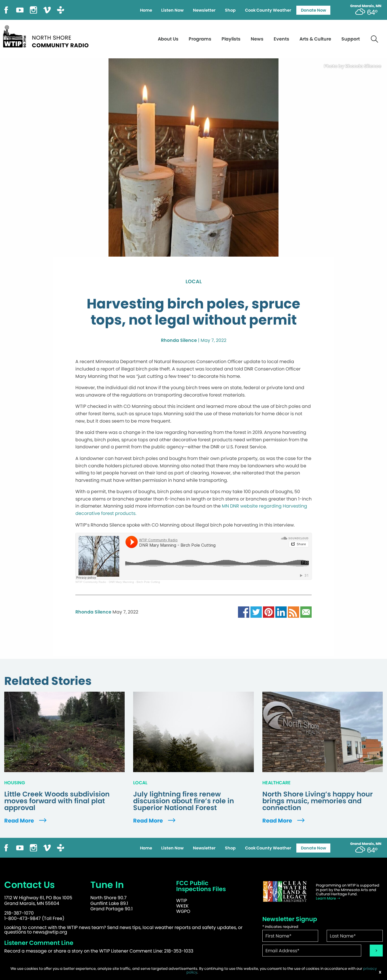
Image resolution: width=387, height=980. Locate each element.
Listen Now (172, 10)
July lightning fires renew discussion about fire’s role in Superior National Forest (183, 801)
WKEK (182, 906)
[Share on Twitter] (256, 612)
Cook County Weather (268, 10)
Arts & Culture (315, 39)
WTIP (181, 900)
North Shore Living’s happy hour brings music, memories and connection (317, 801)
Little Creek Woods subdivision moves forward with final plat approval (57, 801)
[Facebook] (6, 9)
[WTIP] (47, 35)
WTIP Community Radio (90, 581)
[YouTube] (20, 9)
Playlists (231, 39)
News (257, 39)
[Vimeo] (47, 9)
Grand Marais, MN (365, 6)
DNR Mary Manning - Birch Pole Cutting (134, 581)
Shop (230, 10)
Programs (200, 39)
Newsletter (204, 10)
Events (281, 39)
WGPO (183, 911)
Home (146, 10)
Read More (19, 821)
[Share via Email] (306, 612)
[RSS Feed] (293, 612)
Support (350, 39)
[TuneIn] (60, 9)
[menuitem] (146, 10)
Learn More (326, 898)
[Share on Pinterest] (268, 612)
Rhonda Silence (179, 340)
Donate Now (313, 10)
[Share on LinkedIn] (281, 612)
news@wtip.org (50, 932)
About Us (168, 39)
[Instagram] (33, 9)
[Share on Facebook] (243, 612)
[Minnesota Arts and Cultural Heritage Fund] (285, 891)
